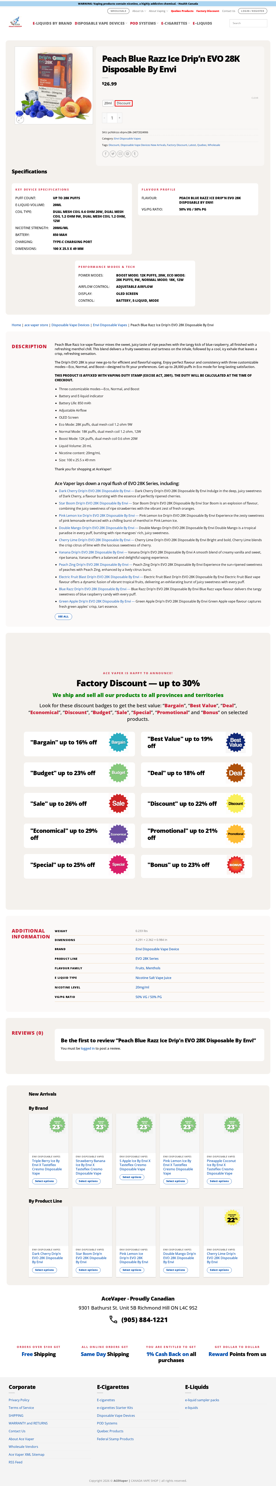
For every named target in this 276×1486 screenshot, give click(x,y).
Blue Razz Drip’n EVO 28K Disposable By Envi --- (95, 589)
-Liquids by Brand (52, 23)
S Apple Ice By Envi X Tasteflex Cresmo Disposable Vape (135, 1165)
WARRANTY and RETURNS (28, 1423)
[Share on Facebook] (105, 154)
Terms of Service (21, 1407)
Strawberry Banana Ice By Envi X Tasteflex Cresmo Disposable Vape (90, 1167)
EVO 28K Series (147, 958)
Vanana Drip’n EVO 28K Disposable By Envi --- (93, 552)
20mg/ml (142, 987)
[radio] (108, 103)
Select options (44, 1181)
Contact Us (228, 11)
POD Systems (107, 1423)
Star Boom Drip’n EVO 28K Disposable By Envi (91, 1258)
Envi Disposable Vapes (127, 138)
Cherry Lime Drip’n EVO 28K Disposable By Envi (222, 1258)
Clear (255, 97)
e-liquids (191, 1407)
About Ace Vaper (21, 1439)
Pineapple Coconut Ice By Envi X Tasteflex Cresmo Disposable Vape (221, 1167)
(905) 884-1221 (144, 1319)
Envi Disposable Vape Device (157, 949)
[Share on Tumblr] (135, 154)
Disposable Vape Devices (71, 325)
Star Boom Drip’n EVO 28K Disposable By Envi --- (96, 503)
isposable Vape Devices (99, 23)
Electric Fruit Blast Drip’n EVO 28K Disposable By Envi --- (101, 577)
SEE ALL (63, 616)
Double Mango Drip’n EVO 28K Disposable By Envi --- (99, 528)
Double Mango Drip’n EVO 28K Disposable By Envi (179, 1258)
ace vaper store (36, 325)
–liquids (202, 23)
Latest (192, 145)
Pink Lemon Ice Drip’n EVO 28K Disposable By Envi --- (99, 515)
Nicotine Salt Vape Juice (153, 978)
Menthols (153, 968)
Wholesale (214, 145)
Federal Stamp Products (115, 1439)
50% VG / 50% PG (149, 997)
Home (16, 325)
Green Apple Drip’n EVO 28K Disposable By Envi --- (97, 601)
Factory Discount (177, 145)
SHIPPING (16, 1415)
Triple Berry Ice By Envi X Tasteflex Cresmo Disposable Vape (47, 1167)
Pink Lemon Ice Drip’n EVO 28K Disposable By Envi (134, 1258)
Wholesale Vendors (23, 1446)
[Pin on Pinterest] (127, 154)
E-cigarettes (106, 1400)
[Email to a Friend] (120, 154)
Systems (143, 23)
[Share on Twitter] (113, 154)
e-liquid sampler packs (202, 1400)
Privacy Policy (19, 1400)
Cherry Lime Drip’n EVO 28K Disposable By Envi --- (97, 540)
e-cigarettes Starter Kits (115, 1407)
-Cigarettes (174, 23)
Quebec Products (110, 1431)
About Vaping (157, 11)
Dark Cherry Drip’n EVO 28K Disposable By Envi (47, 1258)
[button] (20, 120)
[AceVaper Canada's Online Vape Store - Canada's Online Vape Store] (18, 23)
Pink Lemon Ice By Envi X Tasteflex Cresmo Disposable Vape (178, 1167)
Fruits (140, 968)
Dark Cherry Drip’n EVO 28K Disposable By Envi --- (97, 491)
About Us (137, 11)
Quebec (201, 145)
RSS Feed (15, 1462)
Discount (114, 145)
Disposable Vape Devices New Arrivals (143, 145)
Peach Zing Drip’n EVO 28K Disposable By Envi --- (96, 564)
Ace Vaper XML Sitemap (26, 1454)
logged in (88, 1048)
